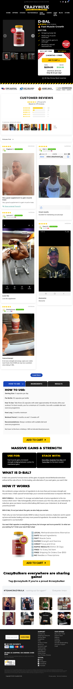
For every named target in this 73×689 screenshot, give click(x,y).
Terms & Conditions (62, 676)
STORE (67, 13)
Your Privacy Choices (44, 655)
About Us (41, 644)
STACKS (22, 13)
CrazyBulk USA (18, 676)
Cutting (57, 639)
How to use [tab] (14, 384)
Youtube (42, 665)
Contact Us (41, 634)
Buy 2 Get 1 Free (60, 634)
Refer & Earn (42, 653)
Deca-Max (45, 460)
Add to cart (53, 60)
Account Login (42, 646)
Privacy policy (52, 676)
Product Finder (42, 642)
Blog (41, 660)
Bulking (57, 637)
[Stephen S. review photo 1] (18, 174)
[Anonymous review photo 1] (18, 334)
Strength (57, 641)
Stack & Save (59, 635)
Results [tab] (58, 384)
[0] (68, 1)
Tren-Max (59, 460)
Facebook (43, 663)
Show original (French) (13, 206)
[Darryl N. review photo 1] (55, 263)
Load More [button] (36, 375)
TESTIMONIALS (32, 13)
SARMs (49, 13)
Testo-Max (45, 462)
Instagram (43, 662)
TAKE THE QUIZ (55, 14)
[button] (33, 36)
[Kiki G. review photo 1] (55, 181)
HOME (8, 13)
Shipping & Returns (44, 635)
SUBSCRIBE (25, 637)
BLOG (61, 13)
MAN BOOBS (42, 13)
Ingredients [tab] (36, 384)
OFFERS (15, 13)
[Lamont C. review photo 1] (18, 256)
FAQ (39, 641)
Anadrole (53, 460)
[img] (6, 146)
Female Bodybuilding (61, 642)
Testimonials (41, 648)
